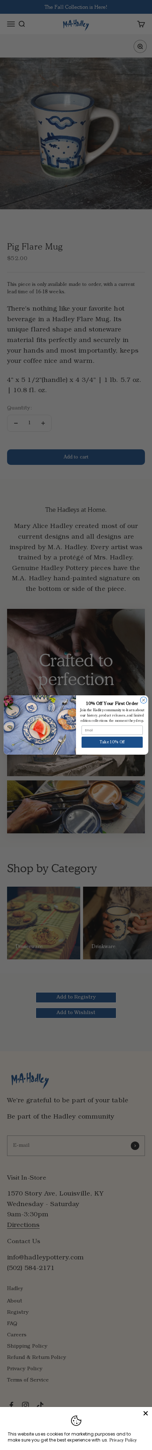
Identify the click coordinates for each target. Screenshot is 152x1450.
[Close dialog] (143, 700)
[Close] (145, 1413)
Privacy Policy (123, 1440)
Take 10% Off (112, 742)
